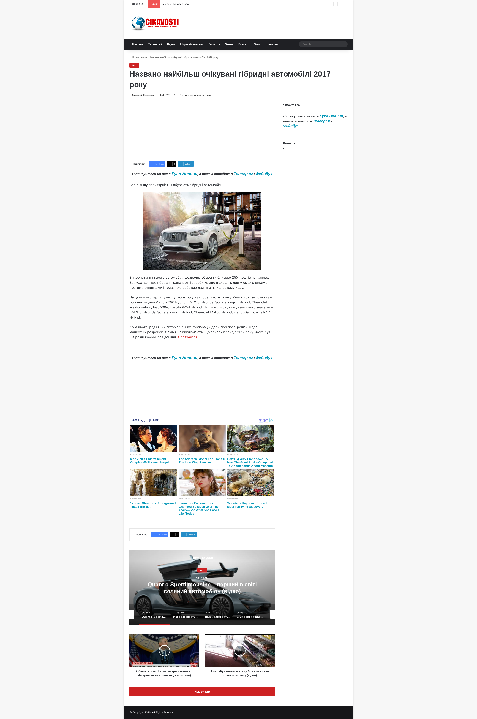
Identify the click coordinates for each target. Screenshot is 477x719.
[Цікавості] (155, 23)
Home (135, 57)
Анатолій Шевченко (143, 95)
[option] (202, 587)
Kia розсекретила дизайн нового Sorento (202, 588)
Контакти (272, 44)
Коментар (202, 691)
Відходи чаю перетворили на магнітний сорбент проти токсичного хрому (206, 3)
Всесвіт (243, 44)
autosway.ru (187, 337)
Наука (171, 44)
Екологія (214, 44)
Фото (257, 44)
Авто (144, 57)
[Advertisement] (202, 129)
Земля (229, 44)
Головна (137, 44)
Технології (155, 44)
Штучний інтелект (191, 44)
